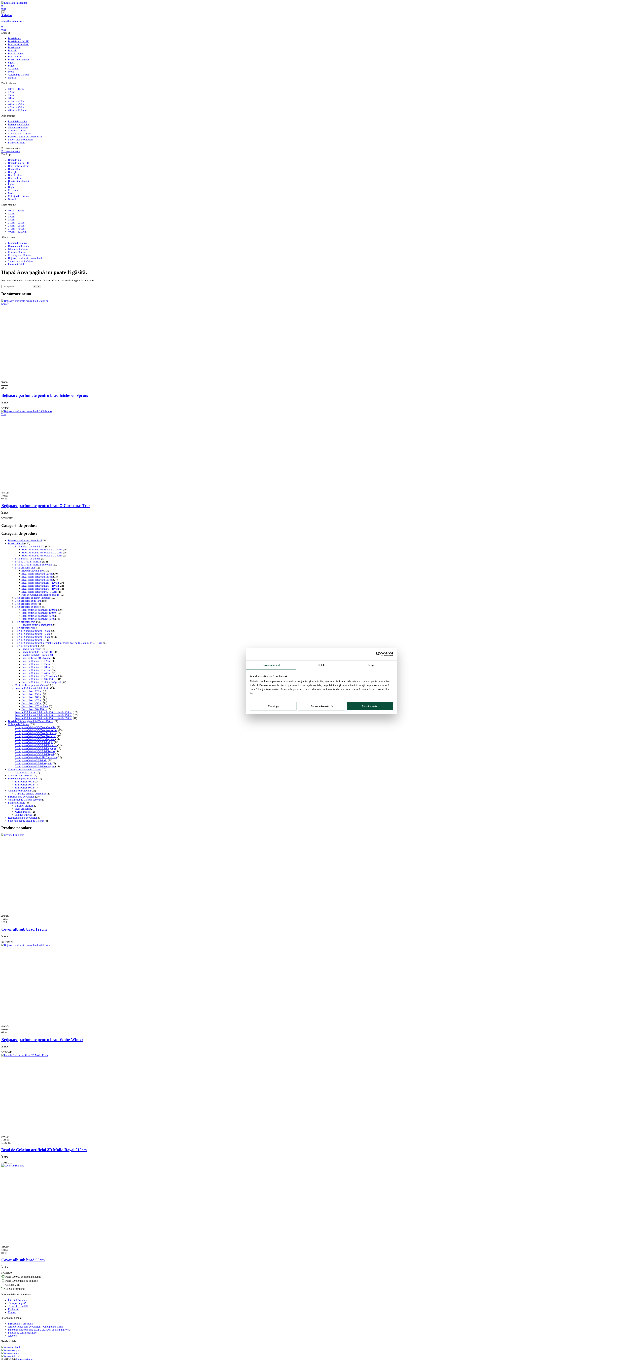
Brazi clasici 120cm (31, 691)
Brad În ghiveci (16, 53)
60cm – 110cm (16, 89)
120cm (11, 92)
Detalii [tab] (321, 665)
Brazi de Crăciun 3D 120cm (36, 661)
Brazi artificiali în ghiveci (28, 606)
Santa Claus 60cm (24, 784)
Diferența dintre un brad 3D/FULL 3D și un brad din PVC (39, 1329)
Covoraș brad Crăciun (19, 133)
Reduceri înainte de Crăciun (23, 817)
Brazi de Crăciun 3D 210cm (36, 670)
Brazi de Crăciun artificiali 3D (31, 639)
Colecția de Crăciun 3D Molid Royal (34, 754)
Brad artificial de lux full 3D (30, 546)
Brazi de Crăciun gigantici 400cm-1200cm (30, 721)
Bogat (11, 65)
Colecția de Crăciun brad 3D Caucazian (36, 757)
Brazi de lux (14, 38)
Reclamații (13, 1309)
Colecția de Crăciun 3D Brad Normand (35, 736)
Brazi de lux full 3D (18, 41)
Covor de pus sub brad (20, 775)
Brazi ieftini (14, 47)
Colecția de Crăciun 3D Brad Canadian (35, 727)
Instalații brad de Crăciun (21, 796)
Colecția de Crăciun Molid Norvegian (35, 766)
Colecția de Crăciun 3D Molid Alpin (34, 742)
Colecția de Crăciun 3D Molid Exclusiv (36, 745)
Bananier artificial (24, 805)
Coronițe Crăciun (17, 130)
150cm (11, 95)
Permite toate (369, 706)
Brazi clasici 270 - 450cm (34, 706)
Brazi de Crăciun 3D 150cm (36, 664)
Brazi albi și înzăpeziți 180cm (37, 579)
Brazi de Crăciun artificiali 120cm (32, 630)
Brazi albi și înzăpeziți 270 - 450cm (40, 588)
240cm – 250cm (16, 104)
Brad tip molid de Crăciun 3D (37, 655)
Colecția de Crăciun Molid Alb (31, 760)
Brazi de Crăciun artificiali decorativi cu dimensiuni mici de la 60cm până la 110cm (58, 642)
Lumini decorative (17, 121)
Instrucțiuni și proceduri (20, 1323)
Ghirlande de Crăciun (19, 790)
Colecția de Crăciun (18, 74)
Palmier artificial (23, 814)
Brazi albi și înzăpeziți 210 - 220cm (40, 582)
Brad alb (12, 50)
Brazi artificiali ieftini (26, 603)
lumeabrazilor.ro (24, 1359)
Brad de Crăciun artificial (28, 561)
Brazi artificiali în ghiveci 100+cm (39, 609)
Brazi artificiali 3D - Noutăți (36, 658)
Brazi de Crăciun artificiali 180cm (32, 636)
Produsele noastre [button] (10, 151)
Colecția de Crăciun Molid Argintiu (33, 763)
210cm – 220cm (16, 101)
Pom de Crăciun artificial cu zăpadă (40, 594)
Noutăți (12, 77)
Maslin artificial (23, 811)
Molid (11, 71)
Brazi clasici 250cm (31, 703)
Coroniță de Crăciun (25, 772)
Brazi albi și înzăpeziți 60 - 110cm (39, 591)
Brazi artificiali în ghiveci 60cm (38, 615)
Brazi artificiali (16, 543)
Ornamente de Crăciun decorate (25, 799)
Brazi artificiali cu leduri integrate (32, 597)
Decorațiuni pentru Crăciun (22, 778)
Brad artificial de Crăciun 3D (36, 652)
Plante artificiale (16, 142)
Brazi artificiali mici (18, 59)
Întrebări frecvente (17, 1300)
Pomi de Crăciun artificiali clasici (32, 688)
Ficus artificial (22, 808)
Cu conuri (13, 68)
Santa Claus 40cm (24, 781)
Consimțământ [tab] (271, 665)
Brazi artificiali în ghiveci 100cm (38, 612)
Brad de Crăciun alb (32, 570)
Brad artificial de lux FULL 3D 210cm (41, 552)
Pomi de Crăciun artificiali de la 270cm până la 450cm (43, 718)
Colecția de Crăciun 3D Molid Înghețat (35, 748)
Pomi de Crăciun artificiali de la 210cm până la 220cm (43, 712)
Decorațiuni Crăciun (18, 124)
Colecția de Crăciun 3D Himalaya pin (35, 739)
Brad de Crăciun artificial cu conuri (33, 564)
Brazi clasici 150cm (31, 694)
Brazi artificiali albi (25, 567)
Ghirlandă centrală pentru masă (31, 793)
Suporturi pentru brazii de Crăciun (26, 820)
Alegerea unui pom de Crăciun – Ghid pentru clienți (35, 1326)
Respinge (273, 706)
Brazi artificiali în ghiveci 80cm (38, 618)
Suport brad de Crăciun (20, 139)
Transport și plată (17, 1303)
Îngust (11, 62)
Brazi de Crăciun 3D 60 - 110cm (38, 679)
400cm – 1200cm (17, 110)
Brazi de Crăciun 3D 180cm (36, 667)
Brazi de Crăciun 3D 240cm (36, 673)
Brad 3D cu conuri (31, 649)
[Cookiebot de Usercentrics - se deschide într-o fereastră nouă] (378, 654)
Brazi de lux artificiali (26, 646)
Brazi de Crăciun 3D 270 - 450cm (39, 676)
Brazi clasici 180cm (31, 697)
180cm (11, 98)
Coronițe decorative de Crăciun (24, 769)
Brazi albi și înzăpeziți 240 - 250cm (40, 585)
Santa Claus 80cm (24, 787)
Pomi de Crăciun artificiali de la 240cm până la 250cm (43, 715)
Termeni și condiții (18, 1306)
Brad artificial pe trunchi (27, 558)
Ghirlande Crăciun (18, 127)
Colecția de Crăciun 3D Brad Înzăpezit (35, 733)
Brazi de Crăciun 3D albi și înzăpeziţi (41, 682)
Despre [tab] (372, 665)
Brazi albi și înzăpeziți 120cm (37, 573)
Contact (12, 1312)
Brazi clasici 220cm (31, 700)
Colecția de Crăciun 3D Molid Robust (35, 751)
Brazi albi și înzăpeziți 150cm (37, 576)
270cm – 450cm (16, 107)
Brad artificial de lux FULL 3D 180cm (41, 549)
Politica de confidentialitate (22, 1332)
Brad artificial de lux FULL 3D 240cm (41, 555)
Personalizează (320, 706)
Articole (12, 1335)
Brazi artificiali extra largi (28, 600)
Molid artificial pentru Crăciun (31, 685)
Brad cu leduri (15, 56)
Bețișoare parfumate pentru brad (25, 136)
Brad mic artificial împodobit (36, 624)
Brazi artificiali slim (25, 627)
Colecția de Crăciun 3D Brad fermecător (36, 730)
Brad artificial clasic (18, 44)
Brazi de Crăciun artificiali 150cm (32, 633)
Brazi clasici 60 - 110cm (34, 709)
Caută (37, 286)
